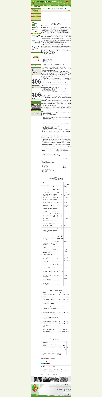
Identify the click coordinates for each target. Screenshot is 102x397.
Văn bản (54, 5)
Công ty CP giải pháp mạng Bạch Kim (66, 395)
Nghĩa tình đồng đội (35, 10)
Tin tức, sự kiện (48, 5)
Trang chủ (33, 5)
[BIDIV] (36, 55)
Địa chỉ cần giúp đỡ (35, 15)
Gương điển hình (36, 16)
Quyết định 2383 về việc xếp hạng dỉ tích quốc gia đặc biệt (48, 366)
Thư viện (59, 5)
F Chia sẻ (43, 363)
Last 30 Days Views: (34, 113)
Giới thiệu (38, 5)
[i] (67, 28)
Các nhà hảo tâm (34, 14)
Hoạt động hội (36, 8)
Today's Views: (34, 112)
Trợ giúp (63, 5)
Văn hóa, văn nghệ (35, 11)
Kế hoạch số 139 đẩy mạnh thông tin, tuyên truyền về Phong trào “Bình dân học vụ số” (52, 369)
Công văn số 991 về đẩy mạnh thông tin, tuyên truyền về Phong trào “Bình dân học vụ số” (52, 371)
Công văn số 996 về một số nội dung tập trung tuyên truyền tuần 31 (49, 374)
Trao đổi (43, 5)
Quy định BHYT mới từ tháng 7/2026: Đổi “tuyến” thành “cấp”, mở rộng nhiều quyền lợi (37, 36)
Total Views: (33, 114)
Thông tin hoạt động (35, 9)
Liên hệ (68, 5)
